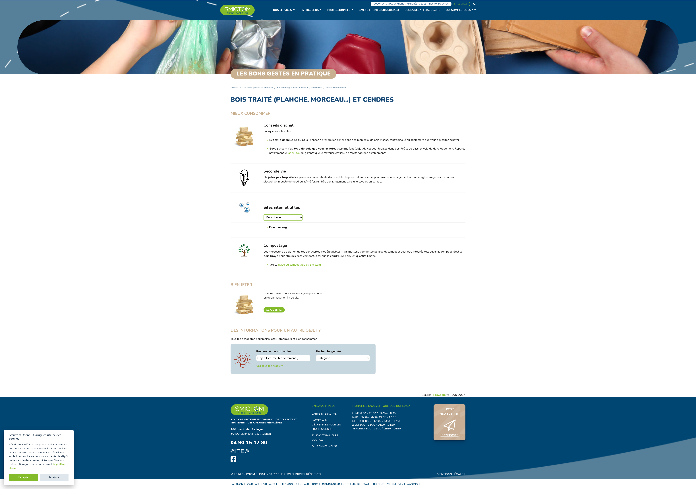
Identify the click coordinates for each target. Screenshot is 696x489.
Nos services (282, 10)
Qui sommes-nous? (324, 446)
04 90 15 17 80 (249, 442)
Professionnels (338, 10)
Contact (462, 4)
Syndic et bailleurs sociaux (379, 10)
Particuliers (310, 10)
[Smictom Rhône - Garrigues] (237, 10)
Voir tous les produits (269, 366)
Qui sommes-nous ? (459, 10)
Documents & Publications (389, 4)
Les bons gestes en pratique (258, 87)
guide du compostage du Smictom (299, 265)
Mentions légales (451, 474)
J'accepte (23, 477)
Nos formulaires (439, 4)
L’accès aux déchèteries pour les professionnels (326, 425)
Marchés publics (416, 4)
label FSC (294, 153)
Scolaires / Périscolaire (422, 10)
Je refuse (54, 477)
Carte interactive (324, 413)
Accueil (234, 87)
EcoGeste (439, 395)
